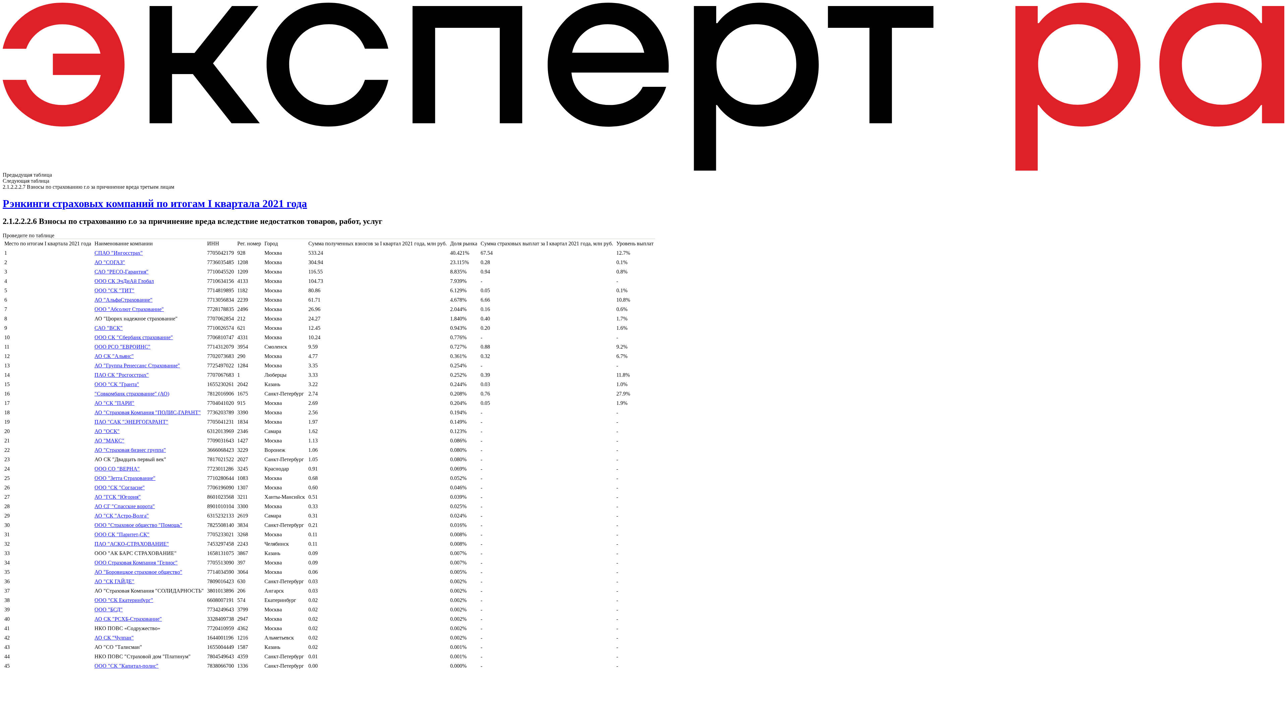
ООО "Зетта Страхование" (125, 478)
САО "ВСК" (109, 328)
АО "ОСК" (107, 431)
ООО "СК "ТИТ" (114, 290)
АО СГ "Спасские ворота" (125, 506)
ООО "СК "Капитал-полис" (127, 666)
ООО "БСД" (109, 609)
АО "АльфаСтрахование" (123, 300)
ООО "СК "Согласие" (120, 487)
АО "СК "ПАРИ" (114, 403)
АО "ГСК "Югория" (118, 497)
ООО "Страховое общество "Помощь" (138, 525)
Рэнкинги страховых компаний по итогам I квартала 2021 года (155, 203)
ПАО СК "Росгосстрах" (122, 375)
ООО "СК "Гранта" (117, 384)
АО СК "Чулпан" (114, 638)
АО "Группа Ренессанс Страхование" (137, 365)
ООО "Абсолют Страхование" (129, 309)
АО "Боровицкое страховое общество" (138, 572)
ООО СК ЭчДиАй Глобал (124, 281)
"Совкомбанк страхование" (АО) (132, 394)
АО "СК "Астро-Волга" (122, 516)
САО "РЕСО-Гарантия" (121, 272)
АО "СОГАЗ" (110, 262)
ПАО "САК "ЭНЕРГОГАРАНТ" (131, 422)
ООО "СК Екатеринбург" (124, 600)
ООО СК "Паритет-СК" (122, 534)
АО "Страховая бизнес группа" (130, 450)
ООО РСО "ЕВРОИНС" (122, 347)
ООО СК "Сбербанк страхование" (134, 337)
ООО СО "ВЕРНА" (117, 469)
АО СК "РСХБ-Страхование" (128, 619)
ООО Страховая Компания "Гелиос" (136, 562)
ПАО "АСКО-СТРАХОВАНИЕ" (132, 544)
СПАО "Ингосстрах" (119, 253)
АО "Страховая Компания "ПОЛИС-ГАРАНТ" (148, 412)
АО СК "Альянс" (114, 356)
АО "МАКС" (109, 440)
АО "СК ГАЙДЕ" (114, 581)
